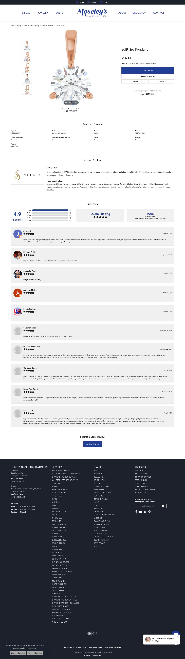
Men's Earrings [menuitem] (59, 587)
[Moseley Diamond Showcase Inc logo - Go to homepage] (92, 13)
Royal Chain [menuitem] (99, 527)
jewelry (19, 25)
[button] (80, 2)
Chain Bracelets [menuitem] (59, 549)
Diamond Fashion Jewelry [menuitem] (64, 477)
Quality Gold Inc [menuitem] (102, 521)
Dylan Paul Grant (30, 389)
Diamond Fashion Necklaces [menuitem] (65, 603)
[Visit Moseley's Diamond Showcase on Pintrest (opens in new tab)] (149, 511)
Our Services (141, 473)
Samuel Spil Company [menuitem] (103, 537)
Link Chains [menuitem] (57, 552)
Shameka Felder (30, 271)
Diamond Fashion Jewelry (92, 184)
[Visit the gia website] (92, 633)
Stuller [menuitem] (97, 546)
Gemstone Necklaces (47, 25)
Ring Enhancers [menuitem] (59, 524)
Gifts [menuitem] (54, 499)
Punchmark (97, 655)
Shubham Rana (29, 327)
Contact (158, 12)
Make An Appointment (145, 489)
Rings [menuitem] (54, 514)
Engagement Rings (54, 184)
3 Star (29, 215)
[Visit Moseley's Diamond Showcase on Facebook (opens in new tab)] (136, 511)
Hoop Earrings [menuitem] (59, 584)
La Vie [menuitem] (96, 502)
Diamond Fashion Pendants (67, 186)
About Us (139, 470)
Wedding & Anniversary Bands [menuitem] (66, 473)
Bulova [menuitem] (97, 483)
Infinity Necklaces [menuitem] (60, 565)
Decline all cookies (18, 653)
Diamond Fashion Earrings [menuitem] (64, 600)
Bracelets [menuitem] (56, 505)
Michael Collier (29, 252)
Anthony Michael (30, 290)
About (122, 12)
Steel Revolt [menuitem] (99, 543)
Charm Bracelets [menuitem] (60, 527)
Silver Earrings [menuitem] (59, 590)
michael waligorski (31, 346)
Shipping (135, 81)
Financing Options (144, 477)
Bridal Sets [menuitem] (57, 546)
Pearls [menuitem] (55, 486)
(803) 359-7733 (70, 111)
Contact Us (140, 492)
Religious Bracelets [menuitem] (61, 612)
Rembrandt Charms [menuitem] (103, 524)
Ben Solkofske (29, 309)
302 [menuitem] (95, 470)
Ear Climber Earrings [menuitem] (62, 619)
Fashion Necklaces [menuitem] (61, 555)
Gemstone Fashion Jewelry (31, 25)
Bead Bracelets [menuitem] (59, 559)
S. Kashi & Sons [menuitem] (100, 533)
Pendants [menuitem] (56, 521)
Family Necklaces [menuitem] (60, 568)
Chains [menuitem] (55, 533)
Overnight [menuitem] (98, 518)
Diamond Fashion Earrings (90, 186)
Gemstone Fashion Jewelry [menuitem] (65, 480)
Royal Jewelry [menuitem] (100, 530)
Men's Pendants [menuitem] (59, 581)
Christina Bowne (30, 368)
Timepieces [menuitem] (57, 496)
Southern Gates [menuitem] (101, 540)
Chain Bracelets (140, 184)
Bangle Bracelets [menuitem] (60, 540)
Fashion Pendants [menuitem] (60, 606)
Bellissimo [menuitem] (98, 477)
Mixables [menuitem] (98, 508)
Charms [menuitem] (55, 502)
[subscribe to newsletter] (163, 506)
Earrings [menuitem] (56, 508)
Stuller (96, 133)
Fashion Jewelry (69, 184)
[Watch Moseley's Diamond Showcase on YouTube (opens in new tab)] (140, 511)
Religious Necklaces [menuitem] (61, 609)
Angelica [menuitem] (98, 473)
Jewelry (43, 12)
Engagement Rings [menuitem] (60, 470)
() (70, 210)
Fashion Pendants (133, 186)
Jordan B (27, 231)
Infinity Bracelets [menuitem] (60, 562)
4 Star (29, 213)
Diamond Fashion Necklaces (113, 186)
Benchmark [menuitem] (99, 480)
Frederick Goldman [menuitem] (103, 492)
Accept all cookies (35, 653)
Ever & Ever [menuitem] (99, 489)
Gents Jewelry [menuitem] (59, 492)
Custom (60, 12)
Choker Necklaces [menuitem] (60, 622)
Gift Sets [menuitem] (56, 593)
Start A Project (142, 486)
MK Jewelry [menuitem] (99, 511)
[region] (71, 68)
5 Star (29, 210)
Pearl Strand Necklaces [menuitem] (63, 571)
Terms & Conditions (95, 647)
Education (139, 12)
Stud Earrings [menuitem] (58, 543)
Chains (130, 184)
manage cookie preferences (24, 648)
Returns (161, 81)
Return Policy (69, 647)
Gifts (79, 184)
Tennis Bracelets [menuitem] (60, 578)
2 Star (29, 218)
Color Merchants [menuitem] (102, 486)
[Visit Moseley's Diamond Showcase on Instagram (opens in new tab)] (145, 511)
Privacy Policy (81, 647)
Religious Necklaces (150, 186)
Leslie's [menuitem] (97, 505)
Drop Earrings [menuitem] (58, 615)
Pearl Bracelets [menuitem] (59, 574)
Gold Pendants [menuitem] (59, 530)
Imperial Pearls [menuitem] (101, 499)
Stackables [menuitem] (57, 483)
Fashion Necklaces (155, 184)
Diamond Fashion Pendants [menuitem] (65, 596)
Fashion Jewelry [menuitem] (60, 489)
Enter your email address (145, 501)
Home (12, 25)
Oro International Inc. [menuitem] (104, 514)
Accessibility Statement (112, 647)
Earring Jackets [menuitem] (59, 537)
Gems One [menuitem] (98, 496)
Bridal (26, 12)
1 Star (29, 220)
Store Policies (142, 483)
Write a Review (92, 444)
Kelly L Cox (28, 410)
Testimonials (141, 480)
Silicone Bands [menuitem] (59, 511)
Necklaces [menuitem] (57, 518)
